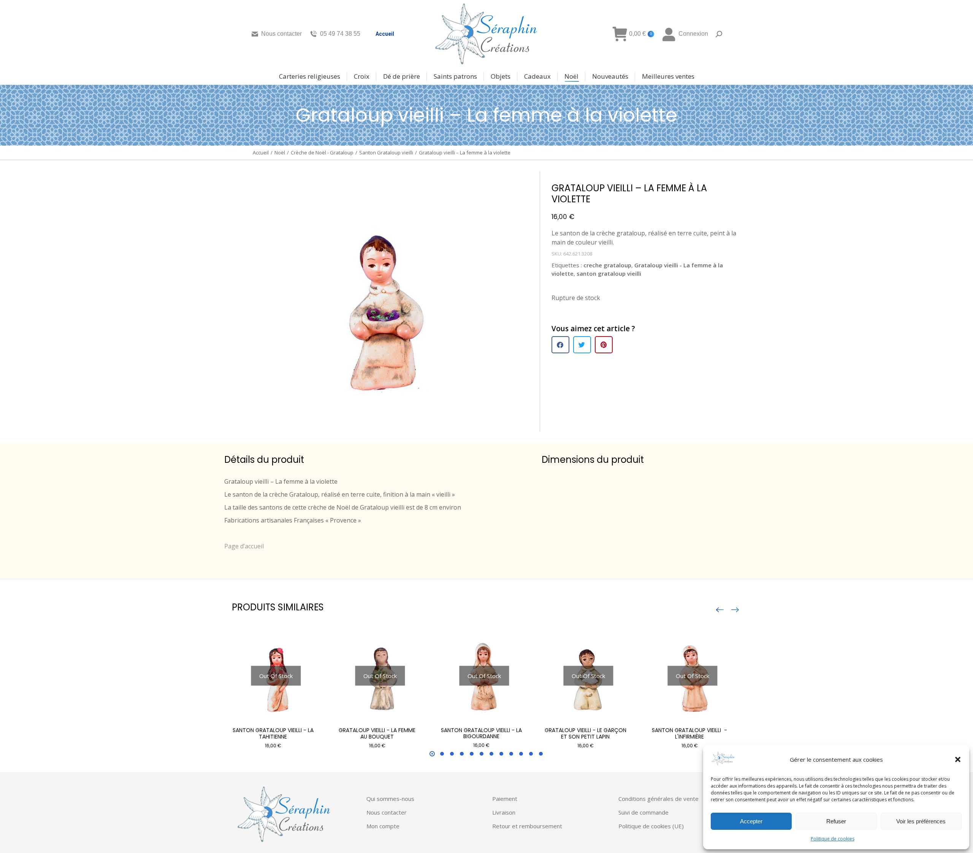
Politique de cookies (832, 839)
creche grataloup (607, 265)
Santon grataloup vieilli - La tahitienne (273, 733)
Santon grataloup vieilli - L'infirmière (689, 733)
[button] (958, 759)
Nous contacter (281, 33)
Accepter (751, 821)
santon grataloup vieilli (609, 273)
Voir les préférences (921, 821)
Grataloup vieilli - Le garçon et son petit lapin (585, 733)
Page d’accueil (244, 546)
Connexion (693, 33)
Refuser (836, 821)
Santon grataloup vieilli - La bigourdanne (481, 733)
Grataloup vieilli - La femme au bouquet (377, 733)
